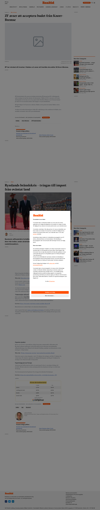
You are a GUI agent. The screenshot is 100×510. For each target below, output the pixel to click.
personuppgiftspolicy (38, 265)
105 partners (52, 281)
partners (35, 234)
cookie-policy (52, 263)
